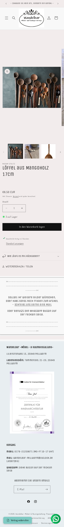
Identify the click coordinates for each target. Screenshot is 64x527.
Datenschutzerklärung (36, 518)
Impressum (33, 523)
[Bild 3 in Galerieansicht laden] (48, 151)
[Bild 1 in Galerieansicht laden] (15, 151)
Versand (16, 196)
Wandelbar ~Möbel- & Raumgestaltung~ (30, 514)
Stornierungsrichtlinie (49, 523)
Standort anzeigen (15, 243)
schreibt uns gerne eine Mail (33, 304)
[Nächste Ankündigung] (58, 3)
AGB (49, 518)
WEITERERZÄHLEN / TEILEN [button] (19, 266)
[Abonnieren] (46, 489)
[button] (6, 18)
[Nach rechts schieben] (60, 152)
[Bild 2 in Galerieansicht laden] (31, 151)
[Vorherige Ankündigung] (6, 3)
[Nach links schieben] (3, 152)
